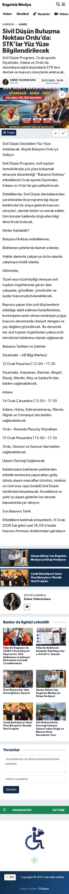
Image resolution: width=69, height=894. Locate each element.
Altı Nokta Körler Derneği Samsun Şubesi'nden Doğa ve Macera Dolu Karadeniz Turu (50, 728)
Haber (7, 14)
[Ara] (58, 4)
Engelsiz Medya (16, 5)
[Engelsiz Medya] (34, 838)
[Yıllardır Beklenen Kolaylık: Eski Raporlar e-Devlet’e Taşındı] (51, 636)
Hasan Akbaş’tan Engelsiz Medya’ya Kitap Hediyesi (48, 693)
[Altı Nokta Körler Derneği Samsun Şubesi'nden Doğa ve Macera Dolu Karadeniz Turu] (51, 711)
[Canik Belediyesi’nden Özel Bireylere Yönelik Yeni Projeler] (18, 711)
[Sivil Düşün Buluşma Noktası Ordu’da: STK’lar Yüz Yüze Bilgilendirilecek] (34, 108)
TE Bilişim (43, 888)
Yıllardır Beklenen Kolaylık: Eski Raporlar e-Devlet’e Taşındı (50, 651)
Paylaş (11, 132)
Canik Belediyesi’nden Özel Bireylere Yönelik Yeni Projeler (17, 725)
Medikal (23, 14)
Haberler (8, 24)
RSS (11, 877)
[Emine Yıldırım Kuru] (12, 601)
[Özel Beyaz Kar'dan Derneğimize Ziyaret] (18, 678)
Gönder (11, 789)
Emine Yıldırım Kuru (37, 599)
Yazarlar (43, 14)
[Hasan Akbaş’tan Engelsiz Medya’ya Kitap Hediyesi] (51, 678)
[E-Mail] (27, 607)
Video (63, 14)
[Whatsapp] (34, 860)
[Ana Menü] (63, 4)
